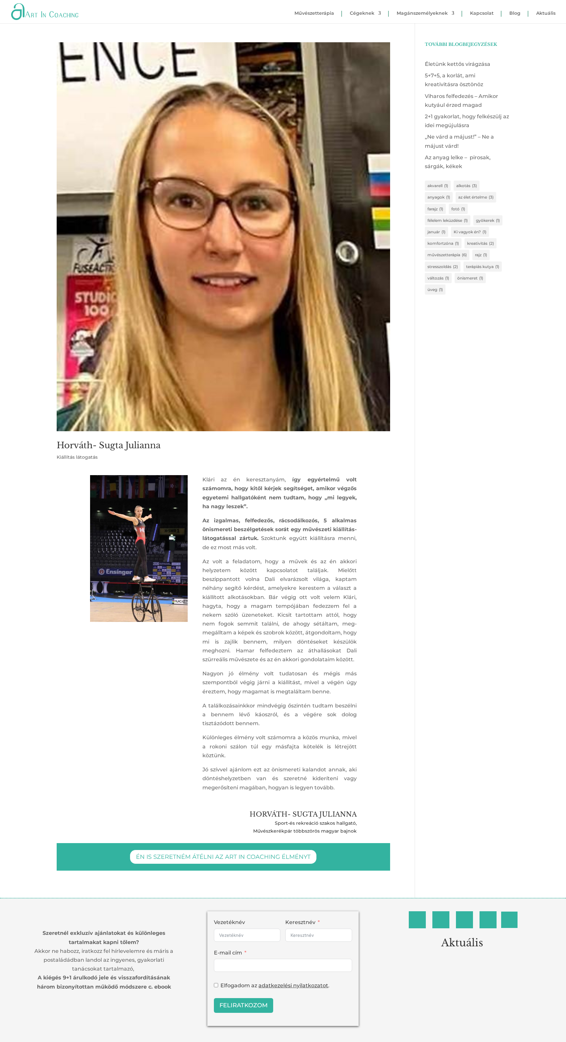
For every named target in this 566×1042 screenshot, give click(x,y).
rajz (481, 254)
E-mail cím (228, 953)
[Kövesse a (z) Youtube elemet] (509, 920)
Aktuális (546, 13)
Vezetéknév (229, 922)
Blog (514, 13)
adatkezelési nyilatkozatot (293, 985)
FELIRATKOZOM (243, 1005)
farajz (435, 208)
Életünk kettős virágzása (457, 64)
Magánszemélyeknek (422, 13)
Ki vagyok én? (470, 231)
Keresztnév (300, 922)
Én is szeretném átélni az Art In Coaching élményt (223, 856)
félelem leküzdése (447, 220)
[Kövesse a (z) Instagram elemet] (440, 919)
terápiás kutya (482, 266)
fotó (458, 208)
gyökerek (488, 220)
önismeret (470, 278)
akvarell (437, 185)
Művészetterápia (314, 13)
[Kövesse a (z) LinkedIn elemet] (464, 919)
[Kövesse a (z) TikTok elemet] (488, 919)
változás (438, 278)
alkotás (466, 185)
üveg (435, 289)
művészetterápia (447, 254)
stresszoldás (442, 266)
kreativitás (480, 243)
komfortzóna (443, 243)
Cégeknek (362, 13)
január (436, 231)
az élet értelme (476, 197)
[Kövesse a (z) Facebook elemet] (417, 919)
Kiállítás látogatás (77, 457)
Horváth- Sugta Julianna (108, 445)
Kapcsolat (482, 13)
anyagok (438, 197)
